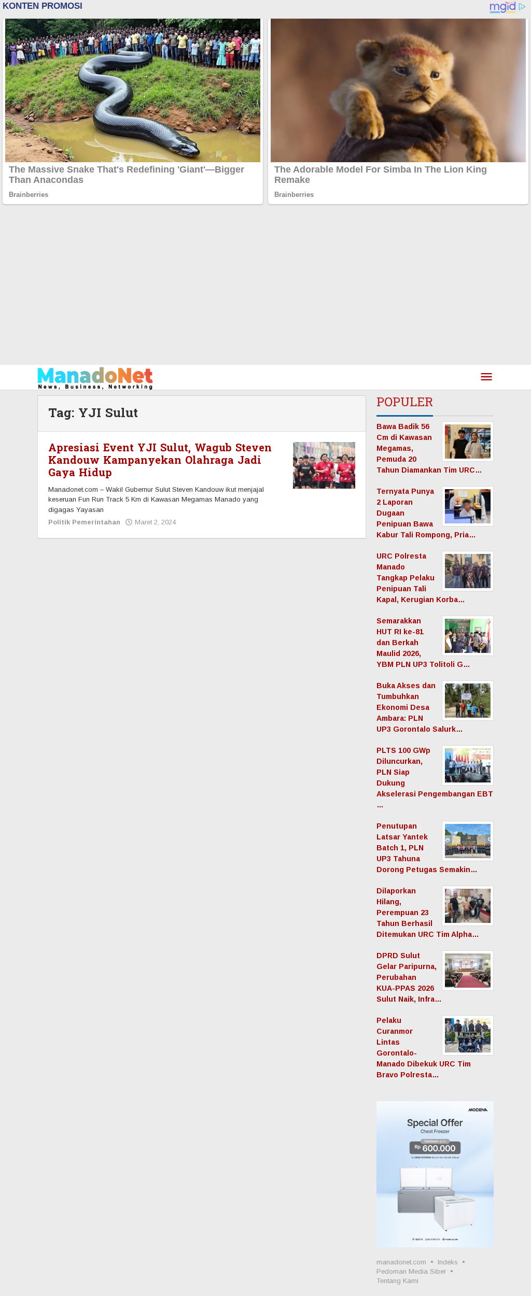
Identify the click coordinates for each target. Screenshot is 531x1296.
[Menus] (486, 377)
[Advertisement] (265, 287)
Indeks (448, 1262)
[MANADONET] (95, 377)
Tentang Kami (397, 1281)
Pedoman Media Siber (411, 1271)
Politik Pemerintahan (84, 522)
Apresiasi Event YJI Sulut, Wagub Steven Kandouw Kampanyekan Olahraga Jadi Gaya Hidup (160, 460)
